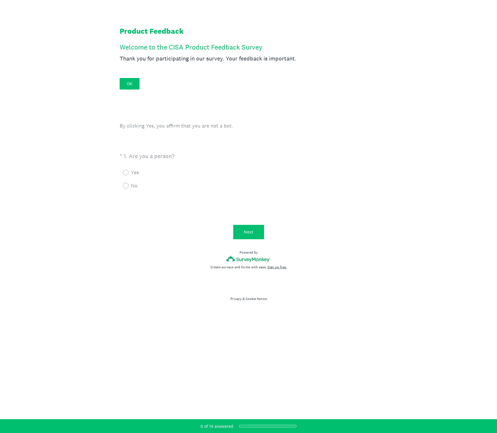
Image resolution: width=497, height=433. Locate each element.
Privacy (236, 299)
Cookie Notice (256, 299)
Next (248, 232)
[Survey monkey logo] (248, 259)
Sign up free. (277, 267)
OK (129, 83)
